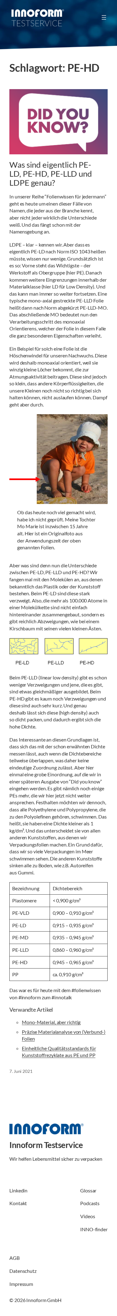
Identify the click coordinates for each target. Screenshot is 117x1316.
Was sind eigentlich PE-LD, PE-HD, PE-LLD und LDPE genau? (50, 173)
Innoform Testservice (46, 1145)
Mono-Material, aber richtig (51, 1022)
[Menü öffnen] (104, 17)
